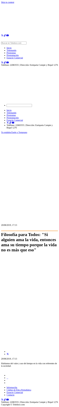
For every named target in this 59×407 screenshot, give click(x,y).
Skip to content (7, 2)
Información (12, 387)
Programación (13, 55)
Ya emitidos (6, 132)
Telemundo (11, 50)
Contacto (10, 395)
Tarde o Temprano (19, 132)
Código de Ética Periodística (19, 390)
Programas (11, 53)
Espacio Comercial (15, 58)
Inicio (9, 48)
